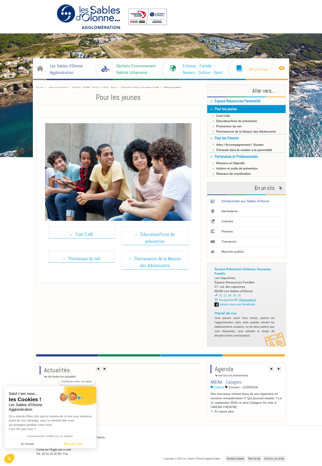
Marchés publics (232, 251)
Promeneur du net (84, 258)
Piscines (227, 231)
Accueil (39, 87)
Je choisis (27, 444)
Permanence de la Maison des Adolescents (157, 262)
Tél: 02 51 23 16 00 (48, 453)
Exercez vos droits (274, 458)
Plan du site (254, 458)
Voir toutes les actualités (61, 376)
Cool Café (84, 234)
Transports (228, 241)
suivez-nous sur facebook (237, 304)
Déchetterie (229, 211)
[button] (98, 369)
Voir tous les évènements (233, 375)
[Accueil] (39, 69)
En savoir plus (224, 411)
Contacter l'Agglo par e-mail (53, 449)
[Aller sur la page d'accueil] (88, 17)
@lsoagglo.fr (247, 300)
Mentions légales (235, 458)
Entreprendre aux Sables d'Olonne (245, 201)
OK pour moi (73, 444)
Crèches (227, 221)
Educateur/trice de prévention (157, 237)
